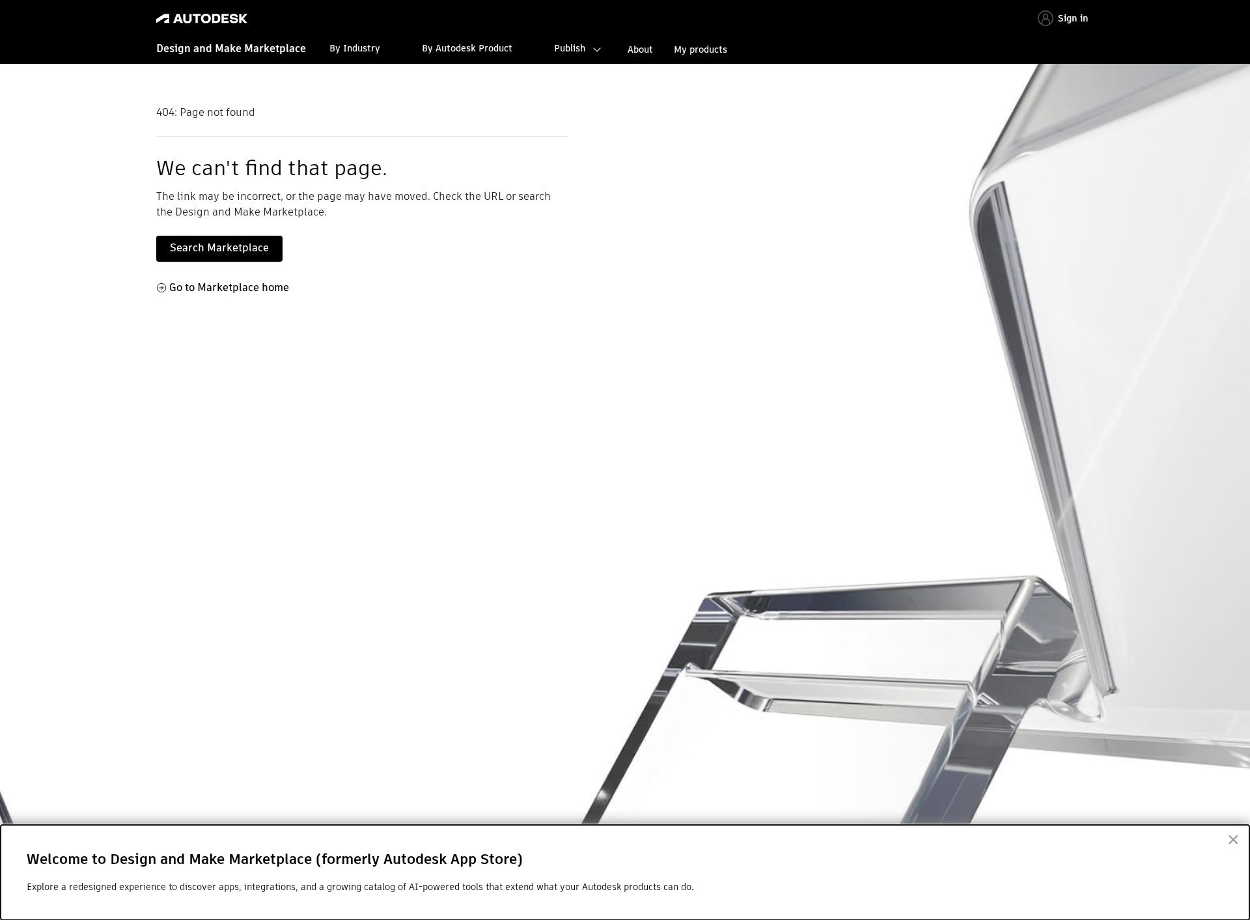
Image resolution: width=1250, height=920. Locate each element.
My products (700, 49)
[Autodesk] (201, 18)
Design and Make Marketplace (231, 48)
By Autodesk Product (467, 48)
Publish (569, 48)
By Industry (354, 48)
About (640, 49)
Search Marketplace (219, 247)
